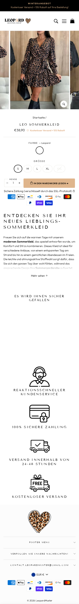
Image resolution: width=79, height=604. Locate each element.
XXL (59, 168)
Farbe (39, 142)
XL (47, 168)
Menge (13, 179)
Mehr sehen (38, 275)
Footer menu (39, 542)
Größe (39, 161)
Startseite (39, 117)
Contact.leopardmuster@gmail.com (39, 565)
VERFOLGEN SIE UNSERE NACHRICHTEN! (39, 554)
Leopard (39, 150)
